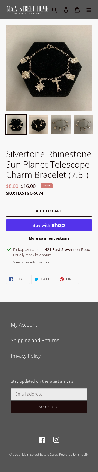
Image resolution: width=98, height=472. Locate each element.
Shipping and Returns (35, 340)
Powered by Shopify (74, 454)
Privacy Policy (26, 356)
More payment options (49, 238)
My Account (24, 324)
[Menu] (88, 9)
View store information (31, 262)
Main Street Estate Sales (40, 454)
